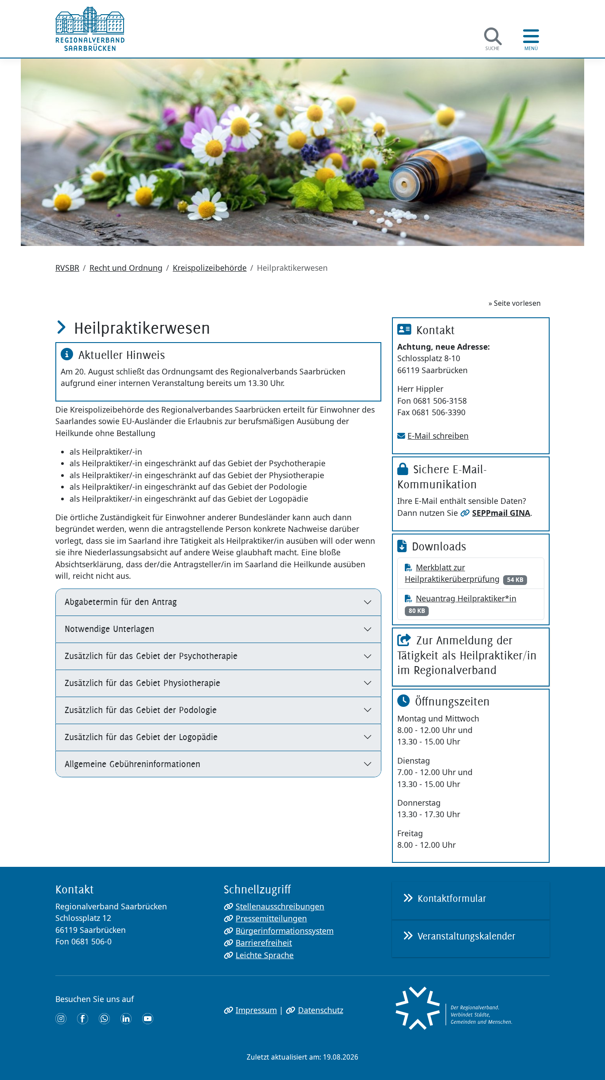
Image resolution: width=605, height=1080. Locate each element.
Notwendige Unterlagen (109, 628)
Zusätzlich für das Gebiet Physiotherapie (142, 682)
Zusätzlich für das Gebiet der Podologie (141, 709)
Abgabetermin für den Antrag (121, 601)
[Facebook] (82, 1018)
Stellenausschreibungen (280, 906)
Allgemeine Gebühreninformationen (132, 763)
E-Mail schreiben (438, 435)
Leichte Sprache (265, 955)
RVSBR (67, 267)
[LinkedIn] (126, 1018)
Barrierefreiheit (264, 942)
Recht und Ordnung (126, 267)
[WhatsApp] (104, 1018)
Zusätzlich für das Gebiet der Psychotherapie (151, 655)
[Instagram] (60, 1018)
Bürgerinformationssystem (285, 930)
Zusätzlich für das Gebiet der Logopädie (141, 736)
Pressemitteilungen (271, 918)
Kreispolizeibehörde (210, 267)
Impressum (256, 1010)
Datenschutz (320, 1010)
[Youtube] (147, 1018)
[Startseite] (89, 29)
